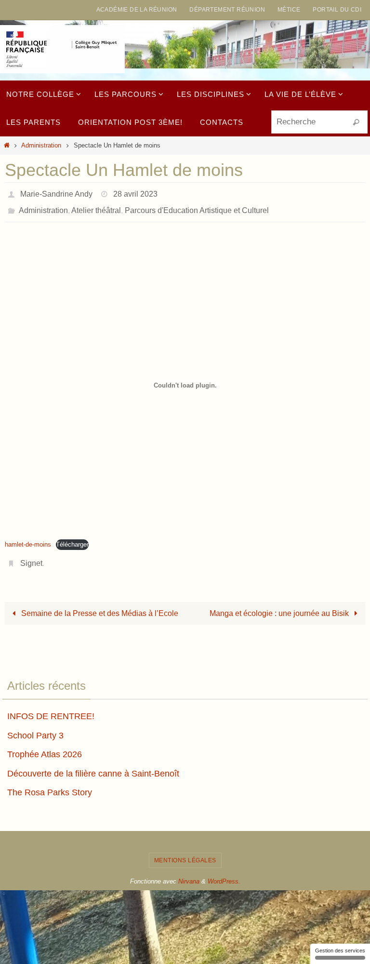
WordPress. (224, 873)
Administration (41, 145)
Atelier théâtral (96, 206)
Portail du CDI (337, 9)
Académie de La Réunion (136, 9)
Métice (289, 9)
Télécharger (72, 539)
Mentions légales (185, 852)
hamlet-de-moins (28, 539)
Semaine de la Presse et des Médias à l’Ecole (98, 605)
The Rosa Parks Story (49, 785)
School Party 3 (35, 727)
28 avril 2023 (135, 192)
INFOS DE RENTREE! (50, 708)
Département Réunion (227, 9)
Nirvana (188, 873)
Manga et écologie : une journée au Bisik (280, 605)
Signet (31, 556)
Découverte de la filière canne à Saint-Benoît (93, 765)
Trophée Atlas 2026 (44, 746)
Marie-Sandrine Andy (56, 192)
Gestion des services (340, 950)
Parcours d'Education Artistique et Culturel (197, 206)
